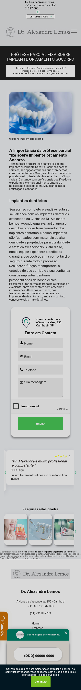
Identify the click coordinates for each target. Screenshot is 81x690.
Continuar (41, 681)
